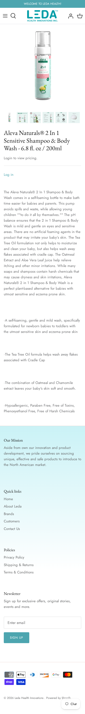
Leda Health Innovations (29, 698)
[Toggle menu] (5, 16)
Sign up (16, 637)
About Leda (12, 506)
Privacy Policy (14, 557)
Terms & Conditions (19, 572)
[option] (42, 66)
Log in (8, 174)
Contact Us (12, 528)
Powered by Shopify (58, 698)
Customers (12, 521)
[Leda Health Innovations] (42, 16)
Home (8, 499)
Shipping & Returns (19, 565)
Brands (9, 513)
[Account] (69, 16)
